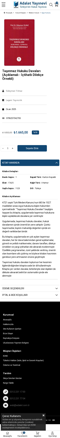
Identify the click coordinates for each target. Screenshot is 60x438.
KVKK (5, 356)
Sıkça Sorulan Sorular (12, 378)
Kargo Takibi (8, 383)
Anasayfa (7, 320)
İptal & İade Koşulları (15, 295)
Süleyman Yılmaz (14, 91)
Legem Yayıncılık (14, 100)
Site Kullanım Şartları (12, 329)
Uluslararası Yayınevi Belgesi (16, 343)
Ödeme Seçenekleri (13, 288)
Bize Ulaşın (8, 333)
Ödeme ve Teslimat (11, 365)
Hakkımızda (8, 324)
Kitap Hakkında (11, 162)
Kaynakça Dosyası (11, 338)
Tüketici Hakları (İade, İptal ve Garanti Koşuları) (23, 360)
